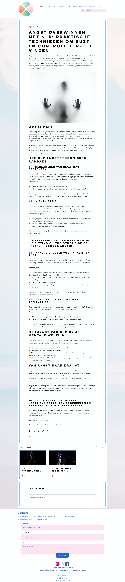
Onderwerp (25, 532)
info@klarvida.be (63, 578)
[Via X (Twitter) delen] (34, 431)
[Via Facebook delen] (29, 431)
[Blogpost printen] (47, 431)
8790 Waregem (63, 575)
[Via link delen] (43, 431)
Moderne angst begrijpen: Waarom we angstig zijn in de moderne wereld (62, 469)
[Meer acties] (95, 27)
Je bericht (25, 543)
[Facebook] (67, 564)
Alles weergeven (101, 447)
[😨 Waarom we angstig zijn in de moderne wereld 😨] (62, 458)
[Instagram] (57, 564)
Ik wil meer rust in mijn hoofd (37, 425)
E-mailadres (25, 523)
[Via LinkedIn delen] (38, 431)
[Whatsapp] (62, 564)
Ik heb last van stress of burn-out (56, 425)
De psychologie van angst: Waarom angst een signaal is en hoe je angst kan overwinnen (32, 469)
